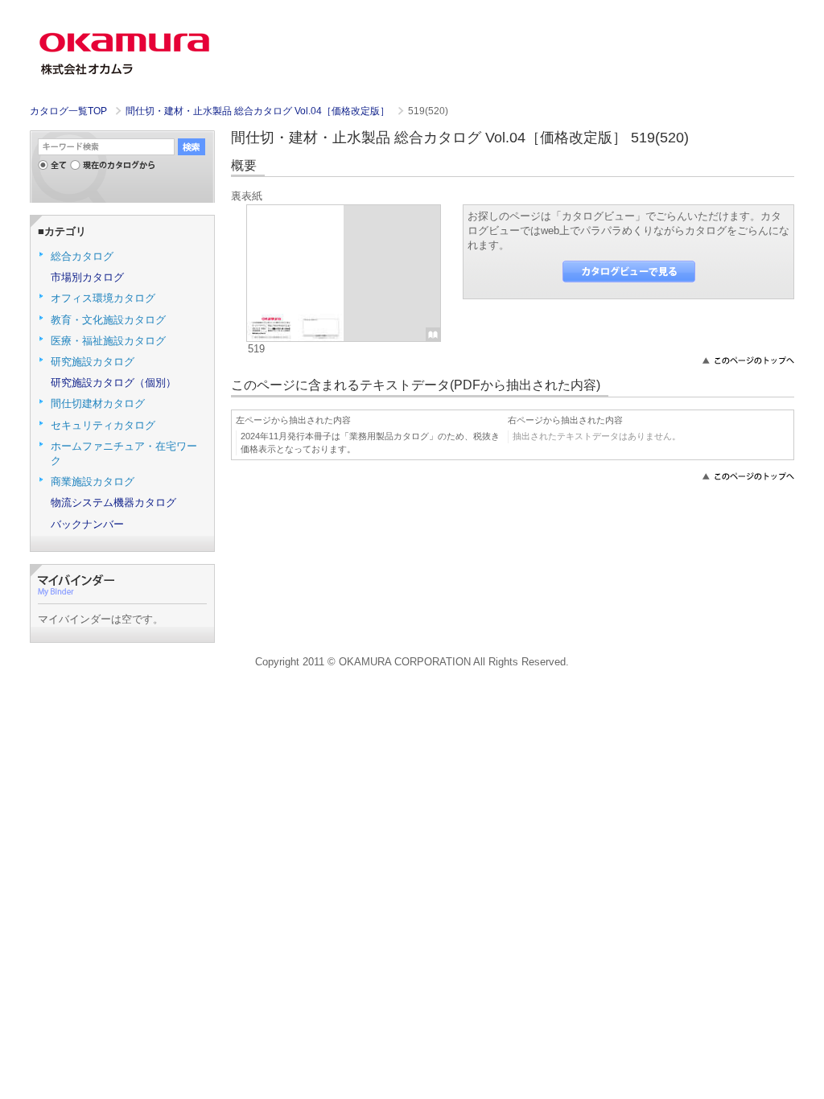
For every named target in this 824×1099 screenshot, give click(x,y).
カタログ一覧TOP (68, 111)
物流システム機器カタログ (113, 502)
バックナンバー (87, 524)
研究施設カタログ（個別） (113, 383)
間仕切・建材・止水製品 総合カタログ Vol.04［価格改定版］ (259, 111)
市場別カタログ (87, 277)
